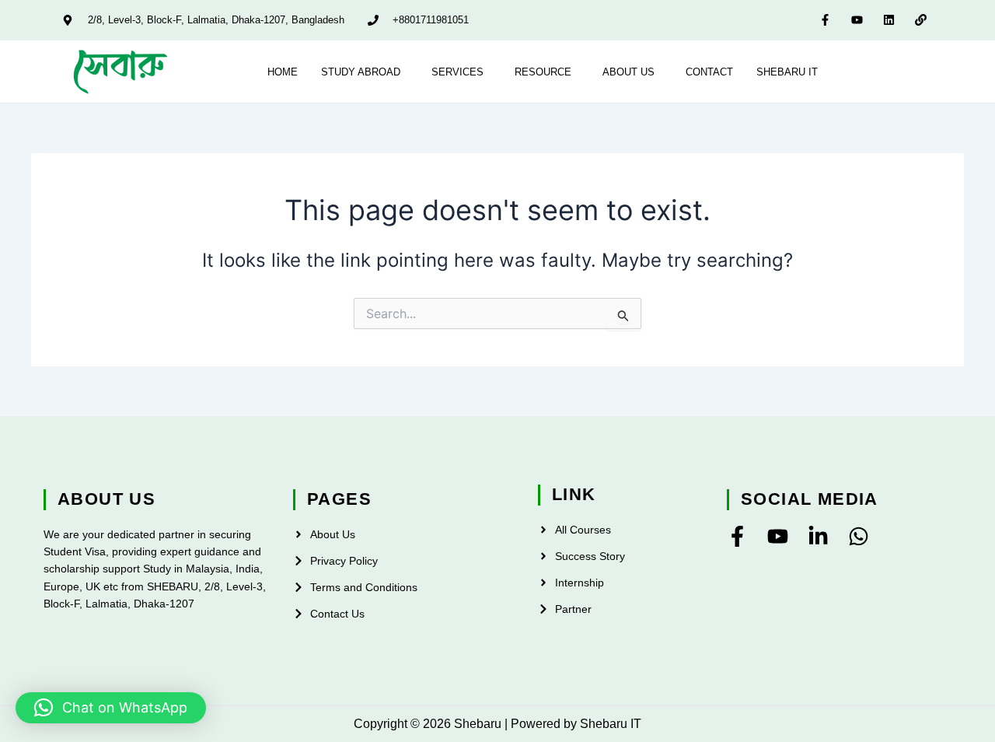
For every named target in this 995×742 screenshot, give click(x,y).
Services (457, 72)
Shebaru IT (787, 72)
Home (282, 72)
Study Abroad (360, 72)
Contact (709, 72)
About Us (628, 72)
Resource (543, 72)
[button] (364, 72)
